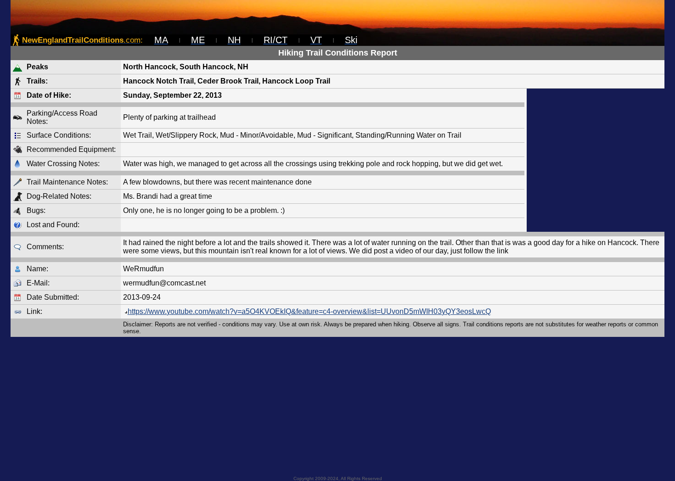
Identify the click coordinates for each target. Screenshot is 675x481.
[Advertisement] (595, 160)
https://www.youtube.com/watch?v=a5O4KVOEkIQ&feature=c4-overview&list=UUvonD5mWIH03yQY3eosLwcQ (309, 311)
